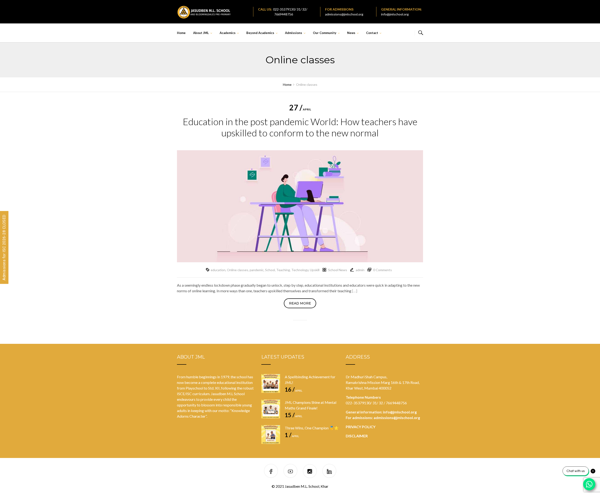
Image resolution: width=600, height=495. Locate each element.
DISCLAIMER (357, 436)
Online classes (237, 270)
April (300, 109)
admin (360, 270)
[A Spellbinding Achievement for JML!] (270, 383)
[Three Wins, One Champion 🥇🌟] (270, 434)
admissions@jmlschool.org (344, 14)
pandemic (257, 270)
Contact (372, 33)
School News (337, 270)
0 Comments (382, 270)
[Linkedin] (329, 471)
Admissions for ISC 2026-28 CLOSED (4, 248)
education (218, 270)
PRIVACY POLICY (360, 426)
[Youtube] (290, 471)
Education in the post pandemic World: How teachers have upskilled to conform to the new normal (300, 127)
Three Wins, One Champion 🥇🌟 (312, 428)
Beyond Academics (260, 33)
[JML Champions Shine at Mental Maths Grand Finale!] (270, 409)
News (351, 33)
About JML (201, 33)
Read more (300, 303)
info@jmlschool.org (395, 14)
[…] (354, 291)
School (270, 270)
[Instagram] (310, 471)
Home (181, 33)
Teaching (283, 270)
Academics (228, 33)
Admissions (293, 33)
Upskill (314, 270)
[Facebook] (271, 471)
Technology (299, 270)
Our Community (324, 33)
